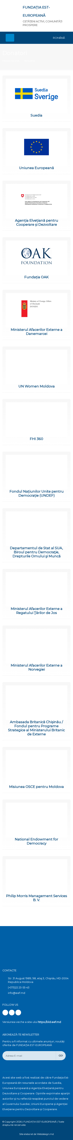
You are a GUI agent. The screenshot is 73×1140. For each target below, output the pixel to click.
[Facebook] (5, 1012)
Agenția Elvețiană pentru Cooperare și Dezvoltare (36, 222)
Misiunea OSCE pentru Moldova (36, 787)
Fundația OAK (36, 277)
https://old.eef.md (49, 1022)
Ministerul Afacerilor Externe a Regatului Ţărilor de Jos (36, 611)
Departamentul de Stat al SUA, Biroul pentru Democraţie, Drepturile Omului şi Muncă (36, 552)
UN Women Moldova (36, 386)
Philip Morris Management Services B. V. (36, 898)
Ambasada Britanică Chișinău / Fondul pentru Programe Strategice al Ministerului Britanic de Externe (36, 728)
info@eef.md (16, 992)
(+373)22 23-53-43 (18, 987)
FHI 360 (36, 439)
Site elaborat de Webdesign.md (36, 1134)
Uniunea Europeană (36, 168)
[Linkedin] (18, 1012)
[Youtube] (12, 1012)
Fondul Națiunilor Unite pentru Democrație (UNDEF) (37, 493)
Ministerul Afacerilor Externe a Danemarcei (36, 332)
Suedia (36, 115)
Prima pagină (10, 60)
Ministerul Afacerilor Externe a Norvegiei (36, 667)
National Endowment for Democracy (36, 841)
